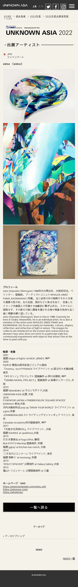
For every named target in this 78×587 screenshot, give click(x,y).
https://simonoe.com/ (15, 489)
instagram (63, 7)
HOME (8, 16)
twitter (48, 7)
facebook (56, 7)
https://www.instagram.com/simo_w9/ (24, 486)
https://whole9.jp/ (13, 492)
